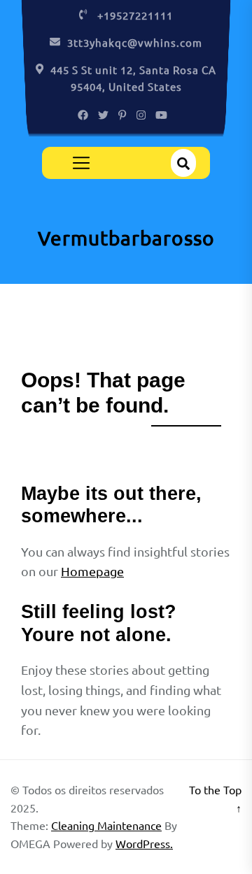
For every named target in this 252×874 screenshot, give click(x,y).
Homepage (92, 571)
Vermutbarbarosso (126, 238)
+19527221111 (135, 15)
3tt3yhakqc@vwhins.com (134, 42)
